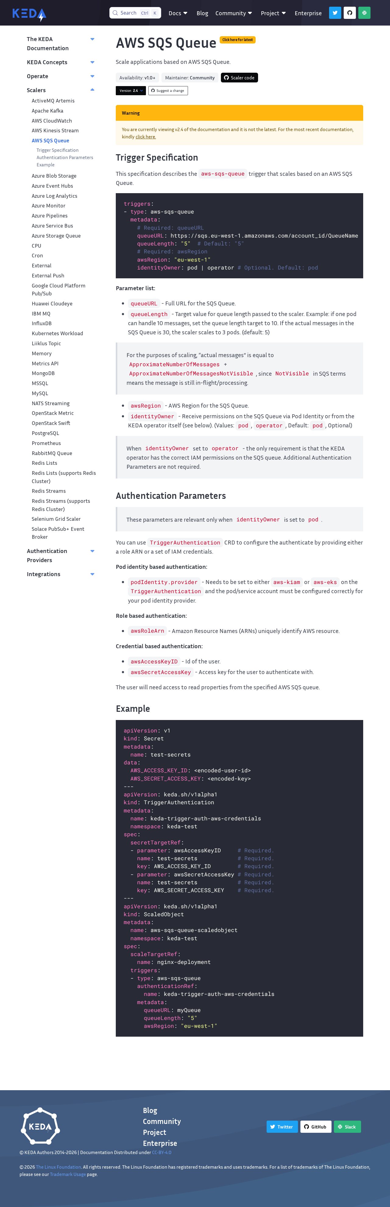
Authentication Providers (47, 555)
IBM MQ (41, 313)
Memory (42, 353)
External (41, 265)
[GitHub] (350, 13)
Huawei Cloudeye (52, 303)
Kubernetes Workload (57, 333)
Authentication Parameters (65, 157)
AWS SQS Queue (50, 140)
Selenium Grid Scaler (56, 519)
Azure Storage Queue (56, 235)
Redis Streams (49, 491)
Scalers (36, 89)
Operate (37, 75)
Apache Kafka (47, 110)
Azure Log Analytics (54, 196)
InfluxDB (42, 323)
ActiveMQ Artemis (53, 100)
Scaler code (242, 78)
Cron (37, 255)
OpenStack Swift (51, 423)
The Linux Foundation (58, 1167)
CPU (36, 245)
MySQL (40, 393)
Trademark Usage (68, 1174)
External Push (48, 275)
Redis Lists (44, 463)
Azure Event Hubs (52, 186)
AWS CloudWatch (52, 120)
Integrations (43, 573)
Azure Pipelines (50, 215)
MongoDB (43, 373)
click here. (146, 137)
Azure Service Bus (52, 225)
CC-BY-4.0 (162, 1152)
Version (129, 90)
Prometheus (46, 443)
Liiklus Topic (46, 343)
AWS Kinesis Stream (55, 130)
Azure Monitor (49, 205)
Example (46, 165)
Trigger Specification (58, 150)
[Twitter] (335, 13)
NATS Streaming (50, 403)
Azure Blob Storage (54, 175)
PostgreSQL (45, 433)
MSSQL (40, 383)
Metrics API (45, 363)
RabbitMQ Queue (52, 453)
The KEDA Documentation (48, 43)
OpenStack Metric (53, 413)
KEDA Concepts (47, 61)
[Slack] (364, 13)
